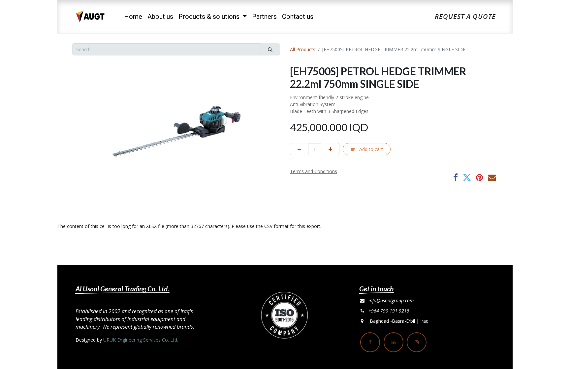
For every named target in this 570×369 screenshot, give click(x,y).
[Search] (270, 49)
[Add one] (330, 149)
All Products (302, 49)
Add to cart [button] (370, 149)
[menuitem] (133, 16)
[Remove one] (299, 149)
